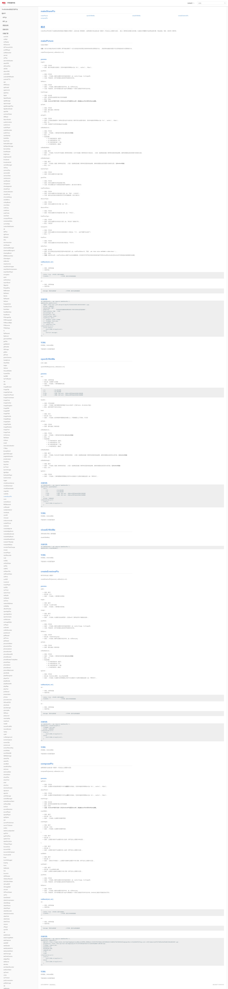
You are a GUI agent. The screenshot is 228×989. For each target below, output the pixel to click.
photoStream (7, 667)
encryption (6, 274)
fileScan (6, 301)
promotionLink (8, 700)
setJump (6, 769)
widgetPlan (7, 959)
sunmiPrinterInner (9, 822)
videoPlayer (7, 908)
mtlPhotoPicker (8, 574)
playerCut (6, 678)
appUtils (6, 111)
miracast (6, 518)
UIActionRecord (8, 879)
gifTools (6, 355)
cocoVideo (6, 205)
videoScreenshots (9, 913)
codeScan (6, 210)
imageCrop (7, 400)
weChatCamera (8, 956)
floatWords (7, 314)
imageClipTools (8, 392)
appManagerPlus (8, 106)
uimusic (6, 889)
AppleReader (7, 98)
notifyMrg (6, 606)
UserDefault (7, 897)
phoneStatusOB (8, 654)
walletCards (7, 935)
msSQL (6, 560)
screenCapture (8, 740)
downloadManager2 (9, 250)
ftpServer (6, 336)
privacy (6, 697)
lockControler (7, 478)
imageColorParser (9, 395)
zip (4, 986)
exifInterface (7, 280)
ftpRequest (7, 333)
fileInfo (5, 296)
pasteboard (7, 633)
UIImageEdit (7, 887)
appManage (7, 101)
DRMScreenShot (8, 256)
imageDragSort (8, 405)
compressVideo (8, 221)
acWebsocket (7, 52)
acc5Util (6, 36)
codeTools (6, 213)
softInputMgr (7, 804)
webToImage (7, 954)
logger (5, 480)
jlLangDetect (7, 451)
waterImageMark (8, 937)
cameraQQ (7, 173)
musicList (6, 582)
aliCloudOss (7, 66)
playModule (7, 681)
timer (5, 857)
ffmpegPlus (7, 288)
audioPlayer (7, 127)
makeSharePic (8, 496)
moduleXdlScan (8, 544)
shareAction (7, 774)
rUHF (5, 734)
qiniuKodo (6, 705)
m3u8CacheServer (9, 483)
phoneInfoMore (8, 643)
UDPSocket (7, 876)
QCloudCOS (7, 702)
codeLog (6, 208)
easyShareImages (9, 266)
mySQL (6, 587)
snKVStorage (7, 796)
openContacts (7, 617)
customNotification (9, 226)
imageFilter (7, 413)
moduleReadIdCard (9, 539)
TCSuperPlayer (8, 844)
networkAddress (8, 603)
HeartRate (6, 363)
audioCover (7, 125)
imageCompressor (9, 397)
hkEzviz (6, 368)
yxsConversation (8, 980)
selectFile (6, 758)
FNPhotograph (8, 320)
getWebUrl (7, 344)
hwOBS (6, 376)
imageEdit (6, 408)
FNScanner (7, 325)
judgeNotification (8, 456)
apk (5, 82)
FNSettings (7, 328)
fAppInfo (6, 285)
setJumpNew (7, 772)
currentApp (7, 224)
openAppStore (8, 614)
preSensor (6, 691)
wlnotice (6, 964)
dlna (5, 240)
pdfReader (7, 635)
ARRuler (6, 117)
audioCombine (8, 122)
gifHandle (6, 347)
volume (6, 924)
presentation (7, 694)
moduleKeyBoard (8, 536)
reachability (7, 718)
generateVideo (8, 339)
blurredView (7, 149)
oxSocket (6, 627)
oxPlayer (6, 625)
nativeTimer (7, 593)
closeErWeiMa (136, 15)
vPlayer (6, 927)
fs (4, 331)
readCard (6, 721)
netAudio (6, 595)
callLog (6, 167)
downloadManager (9, 248)
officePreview (7, 609)
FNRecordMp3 (8, 323)
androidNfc (7, 74)
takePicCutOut (8, 841)
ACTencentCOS (8, 47)
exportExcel (7, 282)
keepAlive (6, 462)
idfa (5, 384)
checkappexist (8, 186)
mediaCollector (8, 510)
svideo (5, 828)
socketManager (8, 798)
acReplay (6, 42)
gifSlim (5, 352)
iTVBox (6, 448)
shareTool (6, 780)
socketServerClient (9, 801)
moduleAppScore (8, 531)
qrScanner (6, 716)
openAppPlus (7, 611)
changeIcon (7, 183)
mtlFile (5, 566)
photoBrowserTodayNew (10, 659)
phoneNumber (8, 651)
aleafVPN (6, 63)
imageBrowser (8, 387)
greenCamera (7, 357)
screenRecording (8, 748)
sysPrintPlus (7, 836)
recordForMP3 (8, 726)
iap (4, 381)
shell (5, 782)
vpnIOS (6, 929)
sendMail (6, 764)
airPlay (5, 58)
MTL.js (5, 21)
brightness (6, 154)
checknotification (8, 192)
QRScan (6, 713)
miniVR (6, 515)
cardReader (7, 181)
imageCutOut (7, 403)
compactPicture (8, 218)
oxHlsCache (7, 619)
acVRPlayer (7, 50)
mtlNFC (6, 568)
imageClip (6, 389)
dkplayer (6, 237)
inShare (6, 440)
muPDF (6, 579)
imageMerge (7, 419)
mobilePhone (7, 523)
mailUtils (6, 494)
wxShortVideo (7, 970)
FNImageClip (7, 317)
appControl (7, 90)
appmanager (7, 103)
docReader (7, 245)
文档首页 (190, 3)
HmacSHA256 (7, 371)
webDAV (6, 943)
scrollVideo (7, 750)
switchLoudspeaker (9, 831)
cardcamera (7, 178)
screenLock (7, 745)
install (5, 443)
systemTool (7, 839)
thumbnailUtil (7, 855)
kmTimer (6, 467)
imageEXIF (7, 411)
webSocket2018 (8, 948)
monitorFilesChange (9, 547)
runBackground (8, 737)
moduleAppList (8, 528)
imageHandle (7, 416)
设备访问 (5, 29)
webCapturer (7, 940)
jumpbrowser (7, 459)
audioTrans (7, 133)
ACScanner (7, 44)
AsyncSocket (7, 119)
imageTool (6, 429)
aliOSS (5, 69)
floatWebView (7, 312)
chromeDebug (8, 197)
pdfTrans (6, 638)
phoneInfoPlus (8, 646)
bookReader (7, 151)
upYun (5, 895)
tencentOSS (7, 849)
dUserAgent (7, 258)
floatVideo (6, 309)
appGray (6, 93)
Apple (5, 95)
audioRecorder (8, 130)
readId (5, 724)
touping (6, 863)
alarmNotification (8, 60)
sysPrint (6, 833)
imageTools (7, 432)
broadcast (6, 159)
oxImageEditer (8, 622)
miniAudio (6, 512)
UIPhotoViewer (8, 892)
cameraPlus (7, 170)
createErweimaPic (183, 15)
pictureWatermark (9, 670)
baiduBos (6, 138)
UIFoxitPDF (7, 884)
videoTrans (7, 921)
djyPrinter (6, 234)
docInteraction (8, 242)
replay (5, 732)
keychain (6, 464)
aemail (5, 55)
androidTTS (7, 79)
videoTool (6, 916)
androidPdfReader (9, 77)
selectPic (6, 761)
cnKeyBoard (7, 202)
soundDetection (8, 809)
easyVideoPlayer (8, 272)
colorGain (6, 216)
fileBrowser (7, 290)
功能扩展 (5, 33)
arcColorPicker (8, 114)
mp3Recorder (7, 555)
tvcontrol (6, 873)
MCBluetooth (7, 504)
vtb (4, 932)
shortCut (6, 785)
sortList (6, 806)
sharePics (6, 777)
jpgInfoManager (8, 454)
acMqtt (5, 39)
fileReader (6, 298)
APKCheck (6, 85)
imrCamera (7, 435)
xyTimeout (6, 978)
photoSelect (7, 665)
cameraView (7, 175)
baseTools (6, 141)
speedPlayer (7, 814)
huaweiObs (7, 373)
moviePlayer (7, 552)
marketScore (7, 502)
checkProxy (7, 194)
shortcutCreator (8, 788)
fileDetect (6, 293)
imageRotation (8, 427)
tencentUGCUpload (9, 852)
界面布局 (5, 25)
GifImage (6, 349)
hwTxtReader (7, 379)
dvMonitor (6, 261)
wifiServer (6, 962)
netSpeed (6, 598)
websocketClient (8, 951)
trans (5, 865)
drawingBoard (7, 253)
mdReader (7, 507)
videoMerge (7, 903)
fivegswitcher (7, 304)
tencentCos (7, 847)
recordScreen (7, 729)
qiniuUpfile (6, 710)
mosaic (6, 550)
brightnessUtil (7, 157)
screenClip (7, 742)
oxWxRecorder (8, 630)
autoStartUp (7, 135)
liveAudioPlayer (8, 475)
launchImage (7, 470)
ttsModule (6, 868)
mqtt (5, 558)
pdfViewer (6, 641)
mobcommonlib (8, 520)
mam (5, 499)
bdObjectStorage (8, 146)
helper (5, 365)
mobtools (6, 526)
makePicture (44, 15)
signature (6, 790)
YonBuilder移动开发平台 (10, 9)
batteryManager (8, 143)
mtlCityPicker (7, 563)
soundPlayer (7, 812)
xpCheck (6, 972)
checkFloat (7, 189)
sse (5, 820)
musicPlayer (7, 585)
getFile (5, 341)
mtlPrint (6, 577)
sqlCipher (6, 817)
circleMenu (7, 200)
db (4, 229)
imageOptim (7, 421)
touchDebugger (8, 860)
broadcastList (7, 162)
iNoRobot (6, 437)
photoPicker (7, 662)
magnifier (6, 491)
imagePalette (7, 424)
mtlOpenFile (7, 571)
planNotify (6, 673)
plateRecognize (8, 675)
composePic (44, 18)
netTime (6, 601)
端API (4, 13)
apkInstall (6, 87)
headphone (7, 360)
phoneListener (8, 649)
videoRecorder (8, 911)
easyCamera (7, 264)
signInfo (6, 793)
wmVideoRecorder (9, 967)
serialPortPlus (7, 766)
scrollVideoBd (7, 753)
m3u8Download (8, 486)
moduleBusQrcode (9, 534)
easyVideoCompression (10, 269)
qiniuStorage (7, 708)
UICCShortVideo (8, 881)
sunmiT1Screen (8, 825)
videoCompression (9, 900)
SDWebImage (7, 756)
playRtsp (6, 686)
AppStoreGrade (8, 109)
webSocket (7, 945)
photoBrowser (7, 657)
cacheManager (8, 165)
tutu (5, 871)
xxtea (5, 975)
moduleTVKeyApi (8, 542)
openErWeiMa (91, 15)
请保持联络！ (53, 984)
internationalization (9, 446)
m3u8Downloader (9, 488)
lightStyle (6, 472)
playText (6, 689)
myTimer (6, 590)
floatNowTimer (8, 306)
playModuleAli (7, 683)
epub (5, 277)
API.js (5, 17)
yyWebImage (7, 983)
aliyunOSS (6, 71)
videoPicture (7, 905)
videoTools (7, 919)
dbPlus (5, 232)
